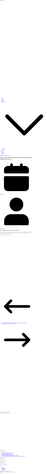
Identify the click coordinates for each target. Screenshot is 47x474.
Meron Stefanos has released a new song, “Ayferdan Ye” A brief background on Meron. (13, 456)
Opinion (2, 99)
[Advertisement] (6, 361)
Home (2, 154)
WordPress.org (3, 469)
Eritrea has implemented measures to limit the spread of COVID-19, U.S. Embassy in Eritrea (13, 322)
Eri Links (2, 151)
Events (2, 153)
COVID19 (5, 155)
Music (4, 148)
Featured (8, 155)
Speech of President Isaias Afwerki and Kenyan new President (9, 455)
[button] (24, 147)
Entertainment (3, 101)
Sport (2, 100)
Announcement (2, 155)
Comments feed (3, 468)
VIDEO (4, 149)
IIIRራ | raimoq (2, 228)
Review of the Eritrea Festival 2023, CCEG (7, 454)
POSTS (2, 150)
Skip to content (2, 0)
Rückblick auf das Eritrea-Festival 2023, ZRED (7, 453)
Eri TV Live (2, 152)
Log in (2, 467)
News (2, 98)
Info (9, 155)
